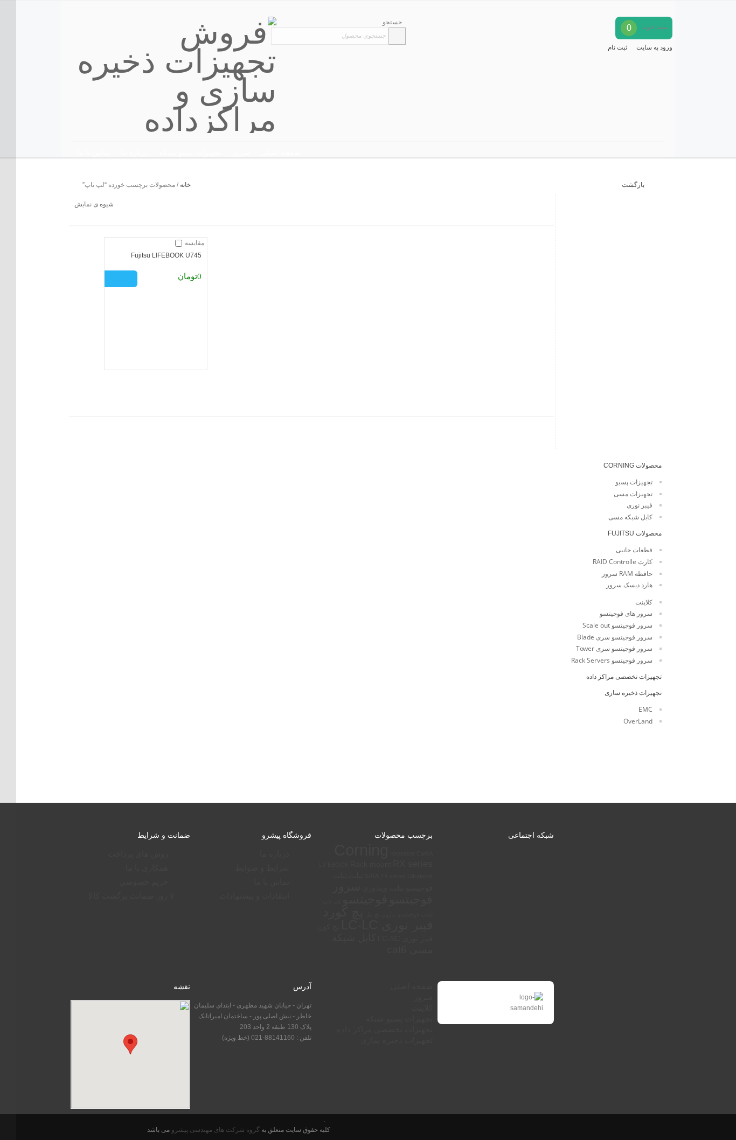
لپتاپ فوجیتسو (415, 914)
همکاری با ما (147, 867)
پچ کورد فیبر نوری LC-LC (378, 918)
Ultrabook (420, 876)
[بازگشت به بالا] (8, 570)
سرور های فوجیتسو (626, 613)
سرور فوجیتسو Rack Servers (611, 660)
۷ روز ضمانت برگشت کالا (131, 895)
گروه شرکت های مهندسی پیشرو (215, 1129)
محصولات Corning (632, 465)
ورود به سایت (654, 47)
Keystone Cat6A (411, 853)
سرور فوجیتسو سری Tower (614, 648)
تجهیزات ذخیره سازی (633, 693)
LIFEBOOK (334, 864)
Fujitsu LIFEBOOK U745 (166, 255)
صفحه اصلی (280, 152)
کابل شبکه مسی (630, 517)
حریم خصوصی (143, 881)
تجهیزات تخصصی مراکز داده (624, 676)
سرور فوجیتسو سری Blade (614, 637)
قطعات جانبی (634, 549)
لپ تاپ (332, 901)
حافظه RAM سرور (627, 573)
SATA (372, 876)
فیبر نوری (639, 505)
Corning (361, 850)
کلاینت (643, 602)
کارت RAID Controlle (622, 561)
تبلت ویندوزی (383, 888)
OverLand (637, 721)
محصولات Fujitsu (635, 533)
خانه (185, 185)
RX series (413, 864)
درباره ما (134, 152)
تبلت (356, 875)
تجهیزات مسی (633, 493)
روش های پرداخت (138, 853)
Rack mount (370, 864)
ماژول (388, 914)
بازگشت (634, 185)
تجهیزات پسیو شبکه (190, 152)
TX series (393, 876)
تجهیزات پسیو (633, 481)
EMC (645, 709)
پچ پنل (372, 914)
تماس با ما (93, 152)
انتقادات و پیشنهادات (254, 895)
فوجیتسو (364, 899)
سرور (241, 152)
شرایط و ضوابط (262, 867)
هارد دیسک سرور (629, 584)
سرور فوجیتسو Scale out (617, 625)
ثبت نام (617, 47)
